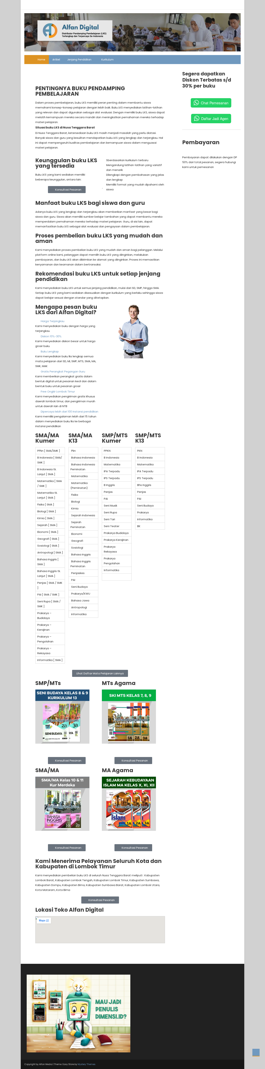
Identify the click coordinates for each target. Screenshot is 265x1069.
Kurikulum (107, 59)
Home (41, 59)
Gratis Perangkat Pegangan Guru (63, 371)
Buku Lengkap (50, 351)
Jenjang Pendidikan (79, 59)
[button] (100, 71)
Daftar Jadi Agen (214, 118)
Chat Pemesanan (214, 102)
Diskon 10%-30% (51, 336)
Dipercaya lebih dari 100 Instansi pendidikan (69, 411)
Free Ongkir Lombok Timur (58, 391)
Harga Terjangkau (52, 321)
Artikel (56, 59)
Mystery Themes (86, 1064)
